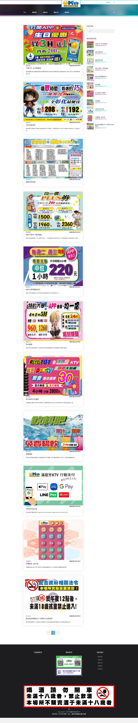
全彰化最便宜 (30, 125)
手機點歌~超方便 (32, 563)
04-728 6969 (63, 714)
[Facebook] (69, 709)
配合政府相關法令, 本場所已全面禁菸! (39, 618)
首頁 (24, 12)
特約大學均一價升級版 (34, 234)
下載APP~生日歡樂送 (33, 68)
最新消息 (34, 12)
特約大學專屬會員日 (33, 289)
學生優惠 (29, 344)
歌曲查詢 (67, 12)
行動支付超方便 (31, 509)
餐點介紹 (56, 12)
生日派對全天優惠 (32, 399)
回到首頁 (100, 669)
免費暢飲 (29, 454)
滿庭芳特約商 (30, 182)
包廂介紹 (45, 12)
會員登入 (108, 2)
